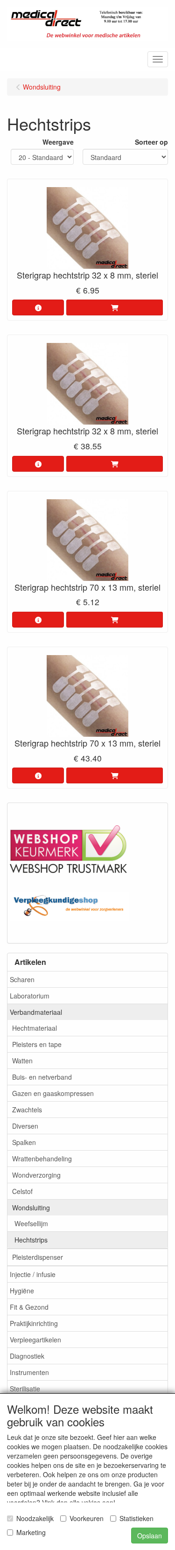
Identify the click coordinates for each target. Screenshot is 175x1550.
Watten (22, 1060)
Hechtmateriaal (34, 1028)
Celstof (22, 1191)
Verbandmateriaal (36, 1012)
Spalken (24, 1142)
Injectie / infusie (33, 1274)
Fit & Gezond (29, 1307)
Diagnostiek (27, 1356)
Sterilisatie (25, 1388)
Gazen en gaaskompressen (53, 1093)
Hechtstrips (31, 1239)
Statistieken (136, 1518)
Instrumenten (29, 1372)
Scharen (22, 979)
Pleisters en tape (37, 1044)
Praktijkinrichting (34, 1323)
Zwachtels (27, 1109)
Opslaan (149, 1535)
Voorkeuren (87, 1518)
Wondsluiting (31, 1207)
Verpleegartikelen (35, 1339)
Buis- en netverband (42, 1077)
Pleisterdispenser (37, 1257)
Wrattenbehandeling (42, 1158)
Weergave (58, 142)
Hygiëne (22, 1290)
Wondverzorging (36, 1175)
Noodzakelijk (35, 1518)
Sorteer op (151, 142)
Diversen (25, 1126)
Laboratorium (29, 995)
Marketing (31, 1532)
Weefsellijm (31, 1223)
